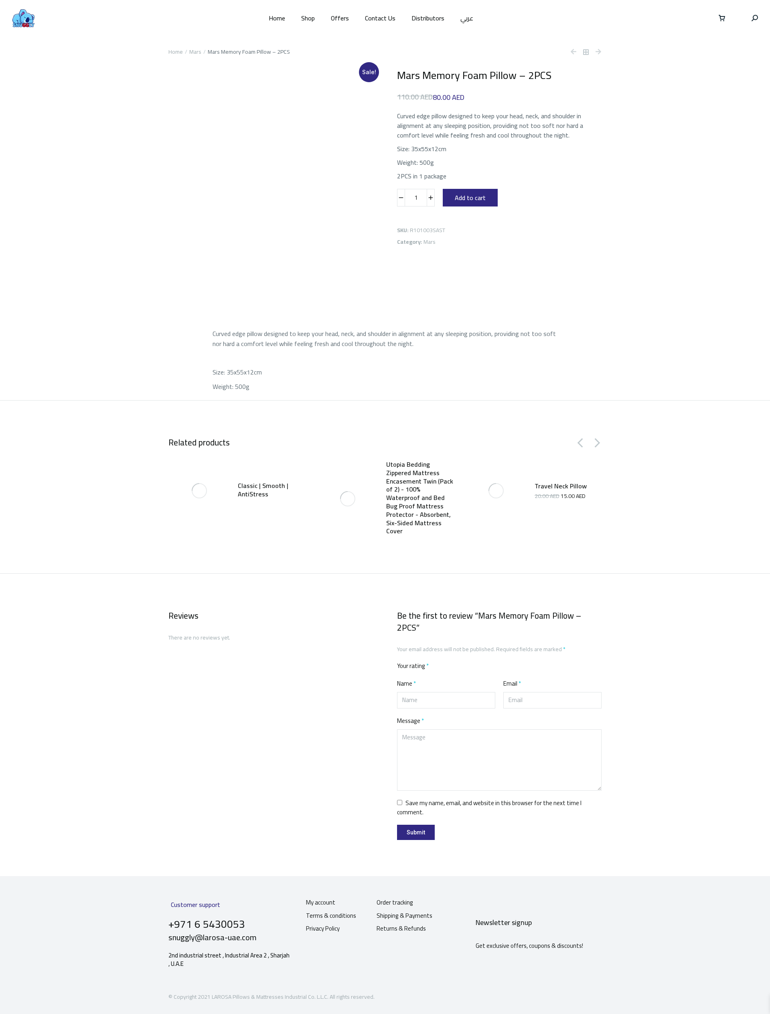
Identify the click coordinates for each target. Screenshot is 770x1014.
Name (406, 683)
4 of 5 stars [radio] (466, 666)
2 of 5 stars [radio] (447, 666)
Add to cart (470, 198)
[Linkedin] (590, 996)
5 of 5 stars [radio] (476, 666)
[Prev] (576, 52)
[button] (581, 443)
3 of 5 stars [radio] (457, 666)
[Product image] (199, 491)
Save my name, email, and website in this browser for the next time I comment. (489, 807)
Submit (416, 832)
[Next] (595, 52)
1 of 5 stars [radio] (437, 666)
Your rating (413, 666)
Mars (430, 242)
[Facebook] (561, 996)
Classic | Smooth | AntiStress (263, 490)
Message (410, 721)
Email (512, 683)
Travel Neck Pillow (561, 486)
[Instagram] (575, 996)
